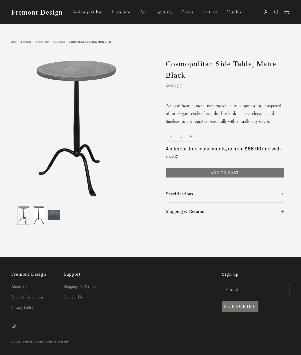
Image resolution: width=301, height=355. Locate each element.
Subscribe (240, 306)
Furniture (121, 12)
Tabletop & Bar (87, 12)
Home (14, 41)
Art (143, 12)
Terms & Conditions (27, 297)
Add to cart (225, 172)
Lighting (163, 12)
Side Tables (59, 41)
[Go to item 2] (38, 215)
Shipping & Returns (80, 287)
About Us (19, 287)
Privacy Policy (22, 308)
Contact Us (73, 297)
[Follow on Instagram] (13, 325)
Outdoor (235, 12)
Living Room (42, 41)
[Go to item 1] (23, 215)
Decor (187, 12)
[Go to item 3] (53, 215)
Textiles (210, 12)
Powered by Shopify (56, 341)
